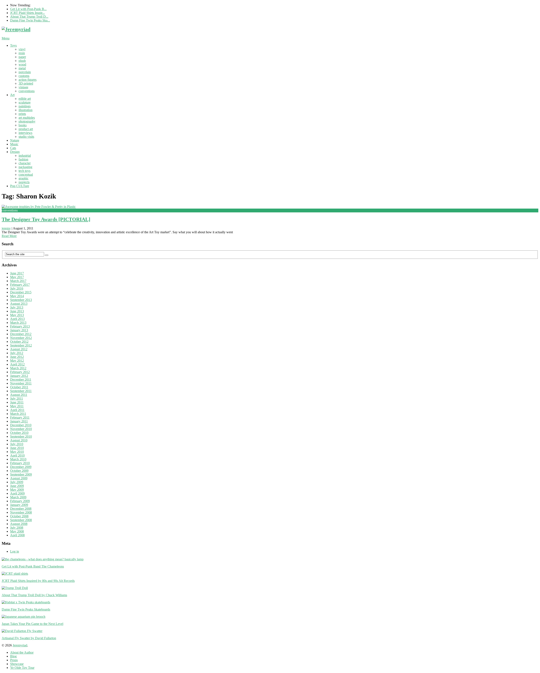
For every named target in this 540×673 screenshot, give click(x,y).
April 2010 (17, 455)
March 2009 (18, 497)
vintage (23, 87)
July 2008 (16, 527)
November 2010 (21, 429)
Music (14, 144)
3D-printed (26, 83)
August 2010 (18, 440)
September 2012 (21, 345)
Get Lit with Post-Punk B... (28, 9)
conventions (27, 91)
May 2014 (17, 296)
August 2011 (18, 395)
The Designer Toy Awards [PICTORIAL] (46, 219)
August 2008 (18, 524)
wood (22, 64)
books (23, 125)
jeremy (6, 228)
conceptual (26, 174)
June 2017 (17, 273)
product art (26, 129)
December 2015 (20, 292)
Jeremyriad (20, 645)
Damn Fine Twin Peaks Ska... (30, 20)
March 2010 (18, 459)
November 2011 (21, 383)
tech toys (24, 171)
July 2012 (16, 353)
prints (22, 114)
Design (15, 152)
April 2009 (17, 493)
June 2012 (17, 357)
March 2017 (18, 281)
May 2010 (17, 451)
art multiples (27, 117)
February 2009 (20, 501)
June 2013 (17, 311)
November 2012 (21, 338)
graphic (23, 178)
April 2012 (17, 364)
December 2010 (20, 425)
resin (22, 53)
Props (14, 660)
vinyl (22, 49)
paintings (25, 106)
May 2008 (17, 531)
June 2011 (17, 402)
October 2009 (19, 470)
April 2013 (17, 319)
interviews (25, 133)
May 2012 (17, 360)
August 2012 (18, 349)
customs (24, 76)
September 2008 (21, 520)
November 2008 (21, 512)
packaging (25, 167)
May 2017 (17, 277)
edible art (25, 98)
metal (22, 68)
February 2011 (20, 417)
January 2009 (19, 505)
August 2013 (18, 303)
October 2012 (19, 341)
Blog (13, 656)
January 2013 (19, 330)
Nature (14, 140)
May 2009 (17, 489)
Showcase (17, 664)
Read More (9, 236)
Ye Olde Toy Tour (22, 667)
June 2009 (17, 486)
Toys (13, 45)
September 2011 (21, 391)
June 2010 (17, 448)
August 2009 (18, 478)
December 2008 (20, 508)
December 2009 (20, 467)
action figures (27, 79)
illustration (25, 110)
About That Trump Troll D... (29, 16)
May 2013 (17, 315)
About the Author (22, 652)
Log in (14, 551)
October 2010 (19, 432)
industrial (25, 155)
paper (22, 57)
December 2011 (20, 379)
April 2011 (17, 410)
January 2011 (19, 421)
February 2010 (20, 463)
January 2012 (19, 376)
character (25, 163)
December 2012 (20, 334)
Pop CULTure (19, 186)
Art (12, 95)
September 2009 (21, 474)
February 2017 (20, 284)
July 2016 (16, 288)
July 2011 (16, 398)
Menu (5, 38)
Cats (13, 148)
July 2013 (16, 307)
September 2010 (21, 436)
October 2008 (19, 516)
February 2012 (20, 372)
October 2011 (19, 387)
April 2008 (17, 535)
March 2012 (18, 368)
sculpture (25, 102)
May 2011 (17, 406)
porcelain (25, 72)
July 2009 (16, 482)
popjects (24, 182)
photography (27, 121)
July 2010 (16, 444)
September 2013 (21, 300)
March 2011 (18, 413)
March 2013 (18, 322)
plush (22, 60)
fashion (23, 159)
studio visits (26, 136)
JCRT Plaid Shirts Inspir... (27, 13)
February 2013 (20, 326)
